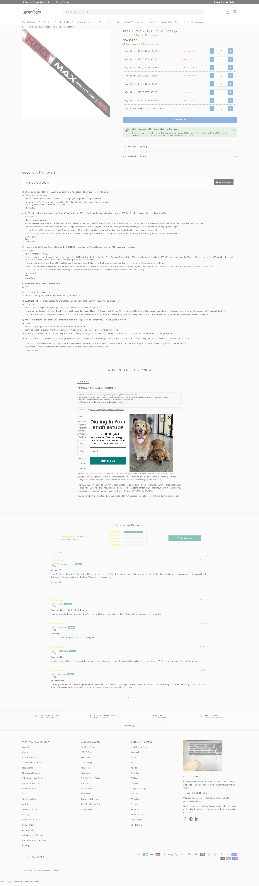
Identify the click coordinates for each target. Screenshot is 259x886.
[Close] (169, 417)
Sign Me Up (108, 461)
